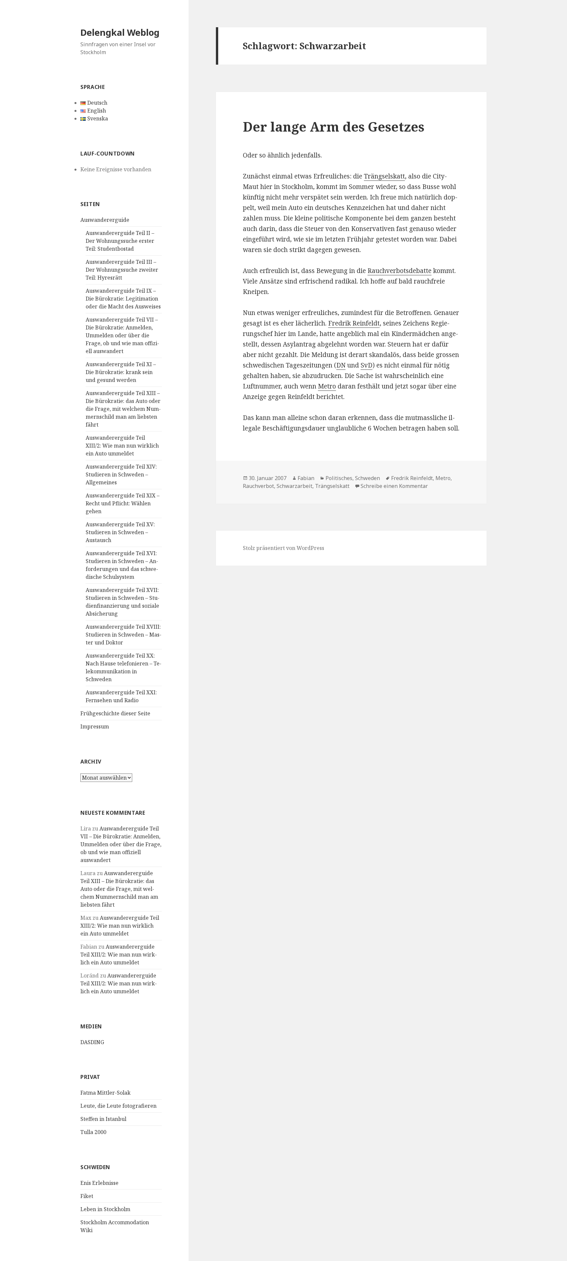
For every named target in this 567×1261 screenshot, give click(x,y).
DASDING (92, 1042)
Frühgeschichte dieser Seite (115, 713)
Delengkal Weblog (119, 32)
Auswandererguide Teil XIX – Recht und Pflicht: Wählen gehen (122, 503)
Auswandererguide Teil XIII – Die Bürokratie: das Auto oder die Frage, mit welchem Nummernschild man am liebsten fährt (123, 408)
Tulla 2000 (93, 1132)
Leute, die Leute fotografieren (118, 1105)
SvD (366, 365)
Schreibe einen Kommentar (394, 486)
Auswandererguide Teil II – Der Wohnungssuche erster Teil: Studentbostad (120, 240)
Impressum (94, 726)
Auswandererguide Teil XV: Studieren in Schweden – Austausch (120, 532)
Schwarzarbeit (294, 486)
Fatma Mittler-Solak (105, 1092)
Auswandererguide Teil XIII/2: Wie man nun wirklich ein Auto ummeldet (122, 445)
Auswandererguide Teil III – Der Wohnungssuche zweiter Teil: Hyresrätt (122, 269)
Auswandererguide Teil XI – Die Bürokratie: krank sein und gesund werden (121, 372)
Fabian (306, 478)
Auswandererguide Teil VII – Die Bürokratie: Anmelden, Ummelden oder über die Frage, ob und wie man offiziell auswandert (122, 335)
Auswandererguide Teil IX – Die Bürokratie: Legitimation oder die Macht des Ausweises (123, 298)
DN (341, 365)
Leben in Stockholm (105, 1209)
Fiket (86, 1196)
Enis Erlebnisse (99, 1183)
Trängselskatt (384, 176)
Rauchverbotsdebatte (399, 270)
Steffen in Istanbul (103, 1119)
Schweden (367, 478)
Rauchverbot (258, 486)
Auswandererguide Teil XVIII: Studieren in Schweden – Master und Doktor (123, 634)
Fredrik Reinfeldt (354, 323)
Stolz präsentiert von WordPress (283, 548)
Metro (327, 386)
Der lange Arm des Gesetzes (333, 126)
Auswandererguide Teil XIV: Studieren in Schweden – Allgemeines (121, 474)
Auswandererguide (104, 219)
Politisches (339, 478)
